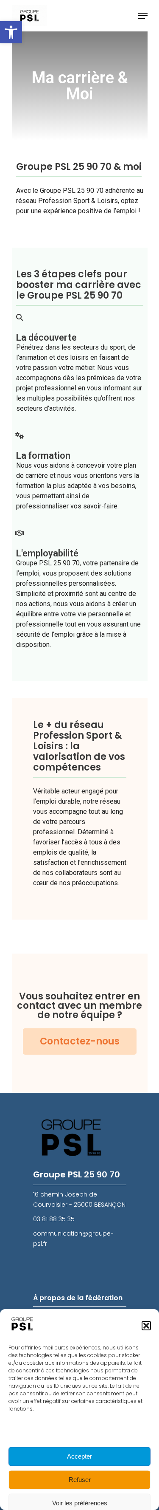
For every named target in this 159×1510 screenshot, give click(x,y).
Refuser (80, 1479)
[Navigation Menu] (143, 15)
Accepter (79, 1456)
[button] (11, 32)
